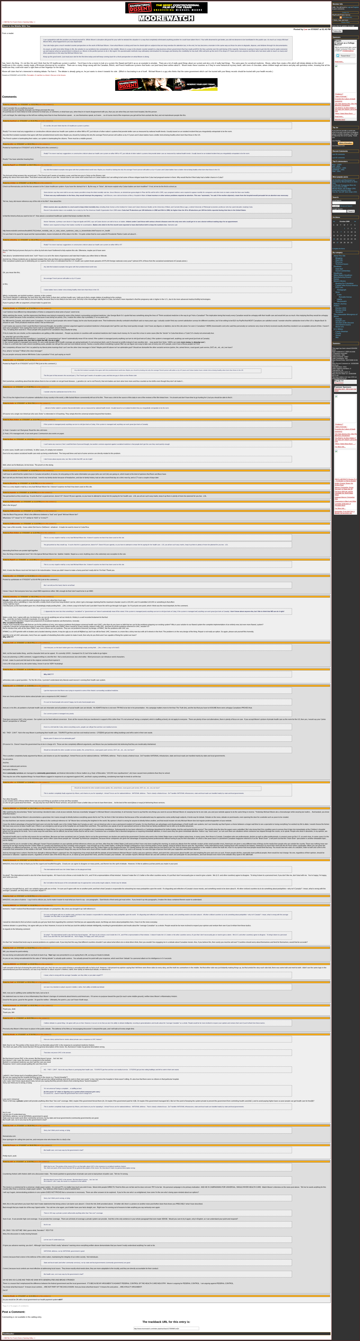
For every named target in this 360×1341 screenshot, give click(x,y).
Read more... (339, 61)
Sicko (338, 292)
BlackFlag (13, 483)
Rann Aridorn (14, 419)
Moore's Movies (340, 281)
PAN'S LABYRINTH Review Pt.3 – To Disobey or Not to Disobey (346, 480)
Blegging (339, 258)
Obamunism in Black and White (345, 501)
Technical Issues (342, 264)
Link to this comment (45, 104)
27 (337, 242)
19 (334, 239)
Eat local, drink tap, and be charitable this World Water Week (344, 493)
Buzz (11, 439)
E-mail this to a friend (42, 75)
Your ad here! (339, 382)
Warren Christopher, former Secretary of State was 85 (344, 488)
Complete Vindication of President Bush (343, 504)
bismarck (13, 860)
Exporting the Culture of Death (345, 99)
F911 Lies (339, 287)
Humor (336, 279)
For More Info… (340, 447)
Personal (339, 262)
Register (356, 7)
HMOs (339, 299)
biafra (12, 403)
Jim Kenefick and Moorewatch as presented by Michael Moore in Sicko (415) (344, 181)
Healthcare (338, 273)
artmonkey (13, 104)
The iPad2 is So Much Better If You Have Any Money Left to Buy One (346, 109)
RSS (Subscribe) (347, 17)
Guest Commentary (343, 271)
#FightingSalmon (348, 51)
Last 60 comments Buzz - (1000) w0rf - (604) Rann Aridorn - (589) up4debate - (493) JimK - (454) (340, 167)
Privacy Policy (345, 22)
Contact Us (345, 12)
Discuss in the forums (58, 75)
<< (334, 221)
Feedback (337, 266)
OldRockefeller (15, 501)
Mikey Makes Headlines (343, 275)
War (337, 337)
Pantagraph (341, 290)
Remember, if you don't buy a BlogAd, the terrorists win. (345, 512)
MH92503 (13, 808)
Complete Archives (338, 248)
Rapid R (12, 165)
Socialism (339, 312)
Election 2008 (341, 310)
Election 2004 (341, 308)
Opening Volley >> (29, 22)
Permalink (30, 75)
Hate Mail (339, 269)
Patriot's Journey (340, 304)
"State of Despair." (341, 96)
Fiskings (339, 319)
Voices (338, 335)
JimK (12, 642)
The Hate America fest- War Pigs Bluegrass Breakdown (346, 104)
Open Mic (339, 260)
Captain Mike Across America (347, 285)
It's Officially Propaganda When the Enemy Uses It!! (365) (344, 186)
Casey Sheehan (342, 332)
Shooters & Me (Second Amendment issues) (345, 324)
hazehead (13, 121)
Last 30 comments (338, 154)
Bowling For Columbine (345, 284)
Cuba (339, 295)
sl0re (12, 144)
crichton (13, 183)
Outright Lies (340, 321)
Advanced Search (346, 206)
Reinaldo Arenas (345, 297)
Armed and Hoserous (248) (341, 190)
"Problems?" (339, 94)
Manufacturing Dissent (342, 277)
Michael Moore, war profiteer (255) (344, 188)
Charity (338, 333)
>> (355, 221)
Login (349, 7)
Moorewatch (342, 301)
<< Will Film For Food (9, 22)
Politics (336, 306)
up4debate (13, 470)
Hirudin (12, 308)
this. (4, 252)
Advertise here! (340, 119)
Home (20, 22)
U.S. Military (338, 329)
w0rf (11, 686)
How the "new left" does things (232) (344, 192)
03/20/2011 (338, 101)
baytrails (13, 492)
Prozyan (13, 1145)
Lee (305, 29)
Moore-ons (340, 327)
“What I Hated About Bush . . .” (345, 113)
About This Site (339, 256)
